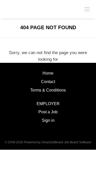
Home (48, 73)
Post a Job (48, 112)
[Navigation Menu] (87, 9)
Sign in (48, 120)
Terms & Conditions (48, 90)
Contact (48, 81)
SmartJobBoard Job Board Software (66, 142)
